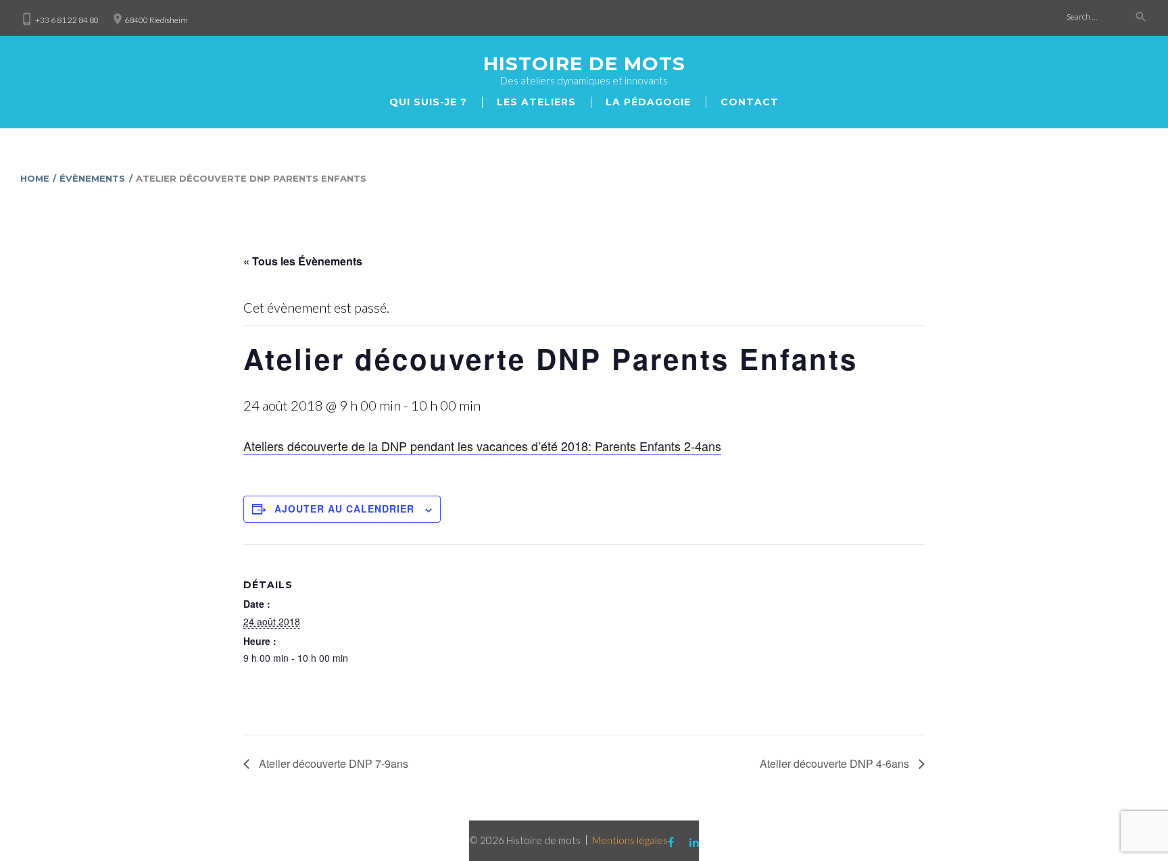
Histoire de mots (584, 63)
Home (34, 178)
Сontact (750, 102)
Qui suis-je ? (428, 102)
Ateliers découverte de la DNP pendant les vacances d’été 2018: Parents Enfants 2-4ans (482, 445)
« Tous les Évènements (302, 261)
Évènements (92, 178)
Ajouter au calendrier (344, 508)
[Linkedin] (1135, 76)
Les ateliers (536, 102)
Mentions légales (630, 840)
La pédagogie (648, 102)
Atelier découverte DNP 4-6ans (836, 763)
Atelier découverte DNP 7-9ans (332, 763)
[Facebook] (1108, 76)
